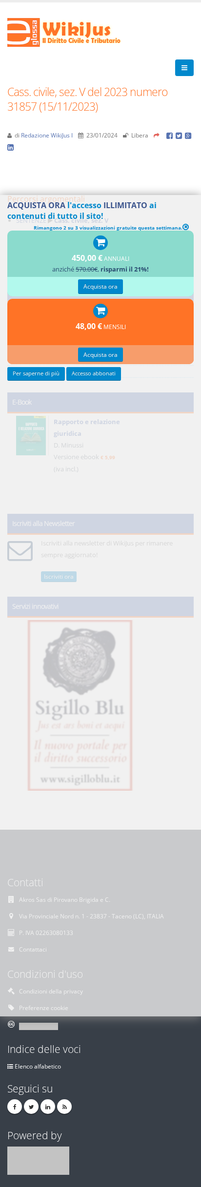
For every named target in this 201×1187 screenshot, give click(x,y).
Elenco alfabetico (38, 1066)
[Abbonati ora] (100, 243)
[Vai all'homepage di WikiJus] (72, 31)
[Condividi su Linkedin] (11, 147)
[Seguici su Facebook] (14, 1106)
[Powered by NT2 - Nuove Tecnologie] (38, 1160)
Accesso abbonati (94, 373)
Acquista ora (100, 286)
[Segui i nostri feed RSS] (64, 1106)
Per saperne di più (36, 373)
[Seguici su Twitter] (31, 1106)
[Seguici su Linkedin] (47, 1106)
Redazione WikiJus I (47, 135)
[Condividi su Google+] (189, 135)
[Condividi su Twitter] (180, 135)
